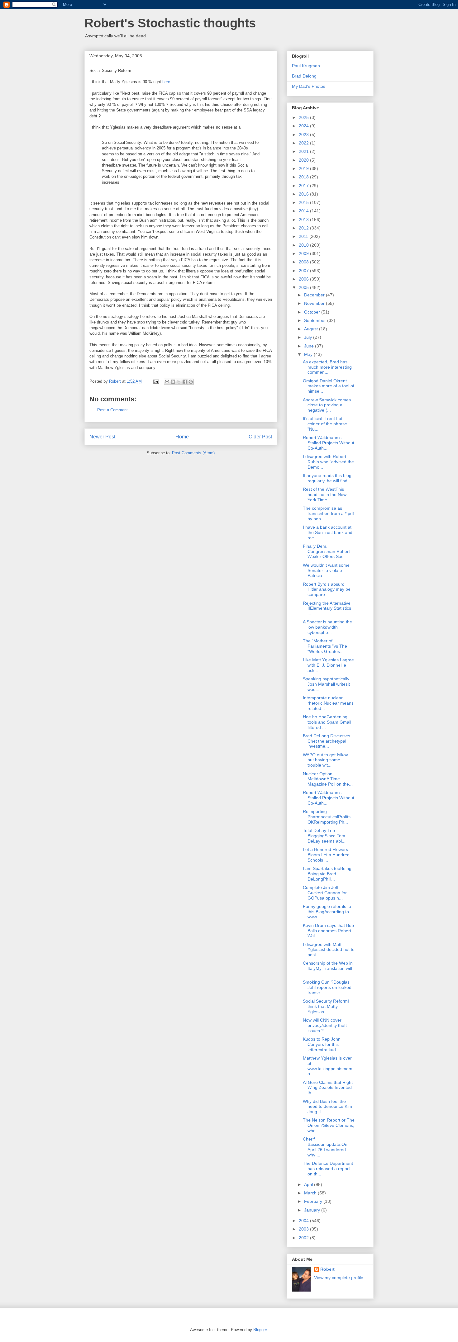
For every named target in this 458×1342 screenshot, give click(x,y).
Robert (327, 1269)
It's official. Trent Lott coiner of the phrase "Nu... (325, 424)
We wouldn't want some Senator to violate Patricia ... (326, 570)
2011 (304, 236)
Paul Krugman (306, 65)
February (313, 1201)
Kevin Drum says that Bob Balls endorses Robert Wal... (328, 930)
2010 (304, 245)
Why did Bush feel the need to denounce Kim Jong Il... (327, 1106)
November (315, 303)
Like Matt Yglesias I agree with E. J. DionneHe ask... (328, 665)
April (309, 1184)
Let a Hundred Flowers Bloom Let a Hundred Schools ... (326, 854)
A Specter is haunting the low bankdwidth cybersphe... (327, 627)
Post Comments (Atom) (193, 453)
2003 (304, 1228)
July (308, 337)
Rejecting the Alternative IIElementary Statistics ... (327, 608)
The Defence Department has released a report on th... (328, 1168)
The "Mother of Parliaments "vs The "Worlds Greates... (325, 646)
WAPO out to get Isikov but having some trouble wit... (325, 760)
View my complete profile (338, 1277)
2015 (304, 202)
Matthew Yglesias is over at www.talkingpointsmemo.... (327, 1066)
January (312, 1209)
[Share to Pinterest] (191, 382)
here (166, 81)
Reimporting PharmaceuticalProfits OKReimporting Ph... (327, 817)
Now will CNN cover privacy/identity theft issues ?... (325, 1025)
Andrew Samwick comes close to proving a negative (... (327, 405)
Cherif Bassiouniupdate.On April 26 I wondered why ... (325, 1146)
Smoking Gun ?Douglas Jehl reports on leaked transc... (327, 987)
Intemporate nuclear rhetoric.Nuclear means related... (328, 703)
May (309, 354)
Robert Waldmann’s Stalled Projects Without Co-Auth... (328, 443)
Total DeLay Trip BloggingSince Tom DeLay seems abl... (324, 835)
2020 (304, 160)
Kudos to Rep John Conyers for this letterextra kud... (322, 1044)
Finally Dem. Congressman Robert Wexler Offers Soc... (326, 551)
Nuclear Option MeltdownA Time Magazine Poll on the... (328, 779)
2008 (304, 261)
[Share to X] (179, 382)
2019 (304, 168)
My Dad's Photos (308, 86)
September (315, 320)
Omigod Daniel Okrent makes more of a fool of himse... (328, 386)
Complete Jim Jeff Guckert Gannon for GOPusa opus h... (325, 892)
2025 (304, 117)
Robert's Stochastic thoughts (170, 23)
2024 (304, 125)
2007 (304, 270)
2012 (304, 227)
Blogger (260, 1329)
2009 (304, 253)
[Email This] (167, 382)
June (309, 345)
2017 (304, 185)
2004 (304, 1220)
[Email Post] (155, 381)
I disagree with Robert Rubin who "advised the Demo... (328, 462)
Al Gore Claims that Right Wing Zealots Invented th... (328, 1087)
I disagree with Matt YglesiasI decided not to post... (329, 949)
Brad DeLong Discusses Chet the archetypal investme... (326, 741)
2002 (304, 1237)
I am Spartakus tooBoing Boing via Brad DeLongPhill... (327, 873)
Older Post (260, 436)
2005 (304, 287)
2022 (304, 142)
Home (182, 436)
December (315, 294)
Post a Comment (112, 410)
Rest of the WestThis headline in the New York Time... (324, 494)
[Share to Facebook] (185, 382)
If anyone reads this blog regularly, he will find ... (327, 478)
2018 (304, 176)
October (312, 312)
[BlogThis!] (173, 382)
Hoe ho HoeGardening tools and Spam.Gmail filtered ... (327, 722)
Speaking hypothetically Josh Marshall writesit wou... (326, 684)
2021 (304, 151)
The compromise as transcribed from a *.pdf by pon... (328, 513)
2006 (304, 278)
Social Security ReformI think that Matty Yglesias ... (326, 1006)
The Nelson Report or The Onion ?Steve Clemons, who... (329, 1125)
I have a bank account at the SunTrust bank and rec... (327, 532)
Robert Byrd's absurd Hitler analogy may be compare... (327, 589)
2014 (304, 210)
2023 (304, 134)
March (311, 1192)
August (311, 328)
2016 (304, 193)
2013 (304, 219)
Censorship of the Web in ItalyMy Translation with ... (328, 968)
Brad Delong (304, 75)
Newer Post (102, 436)
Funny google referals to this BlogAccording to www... (327, 911)
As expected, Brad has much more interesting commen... (327, 367)
